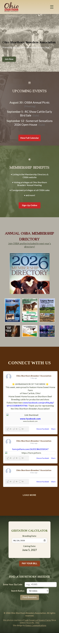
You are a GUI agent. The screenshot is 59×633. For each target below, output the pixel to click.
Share (53, 429)
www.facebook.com (30, 418)
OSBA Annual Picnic (37, 102)
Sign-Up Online (29, 205)
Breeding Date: (29, 536)
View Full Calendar (29, 137)
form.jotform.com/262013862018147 (30, 449)
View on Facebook (42, 429)
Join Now (9, 59)
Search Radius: (18, 591)
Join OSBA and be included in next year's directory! (29, 245)
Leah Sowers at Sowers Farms (38, 620)
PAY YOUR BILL (29, 563)
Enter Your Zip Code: (13, 584)
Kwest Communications (35, 625)
